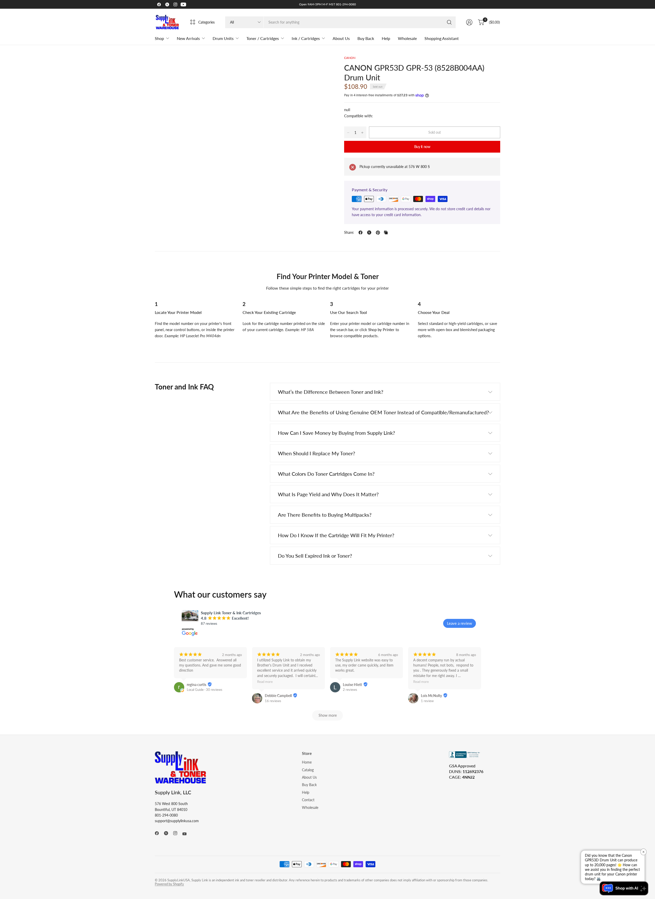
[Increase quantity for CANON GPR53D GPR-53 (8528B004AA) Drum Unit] (362, 133)
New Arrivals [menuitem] (188, 38)
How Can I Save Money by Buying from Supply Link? (336, 433)
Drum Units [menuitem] (223, 38)
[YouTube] (183, 4)
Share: (349, 232)
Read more (265, 682)
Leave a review (459, 623)
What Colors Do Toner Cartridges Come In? (326, 474)
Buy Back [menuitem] (365, 38)
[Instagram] (175, 4)
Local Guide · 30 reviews (204, 690)
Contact (308, 800)
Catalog (308, 770)
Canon (349, 58)
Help (305, 792)
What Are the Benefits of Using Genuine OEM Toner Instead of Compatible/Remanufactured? (383, 412)
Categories (206, 22)
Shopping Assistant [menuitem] (441, 38)
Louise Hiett (352, 684)
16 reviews (273, 701)
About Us (309, 777)
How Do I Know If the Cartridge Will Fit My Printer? (336, 535)
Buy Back (309, 784)
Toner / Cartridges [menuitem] (262, 38)
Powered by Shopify (169, 884)
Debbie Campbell (278, 695)
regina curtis (196, 684)
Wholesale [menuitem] (407, 38)
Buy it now (422, 146)
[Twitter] (167, 4)
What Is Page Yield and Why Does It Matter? (328, 494)
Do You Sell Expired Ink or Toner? (315, 556)
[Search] (449, 22)
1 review (427, 701)
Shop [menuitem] (159, 38)
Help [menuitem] (386, 38)
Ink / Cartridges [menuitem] (306, 38)
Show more (328, 715)
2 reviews (350, 690)
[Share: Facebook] (360, 232)
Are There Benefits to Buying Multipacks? (325, 515)
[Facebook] (159, 4)
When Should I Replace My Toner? (316, 453)
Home (307, 762)
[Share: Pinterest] (378, 232)
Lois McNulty (431, 695)
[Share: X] (369, 232)
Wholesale (310, 807)
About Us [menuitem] (341, 38)
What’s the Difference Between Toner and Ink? (330, 392)
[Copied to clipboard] (386, 232)
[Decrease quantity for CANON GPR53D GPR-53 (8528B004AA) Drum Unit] (348, 133)
